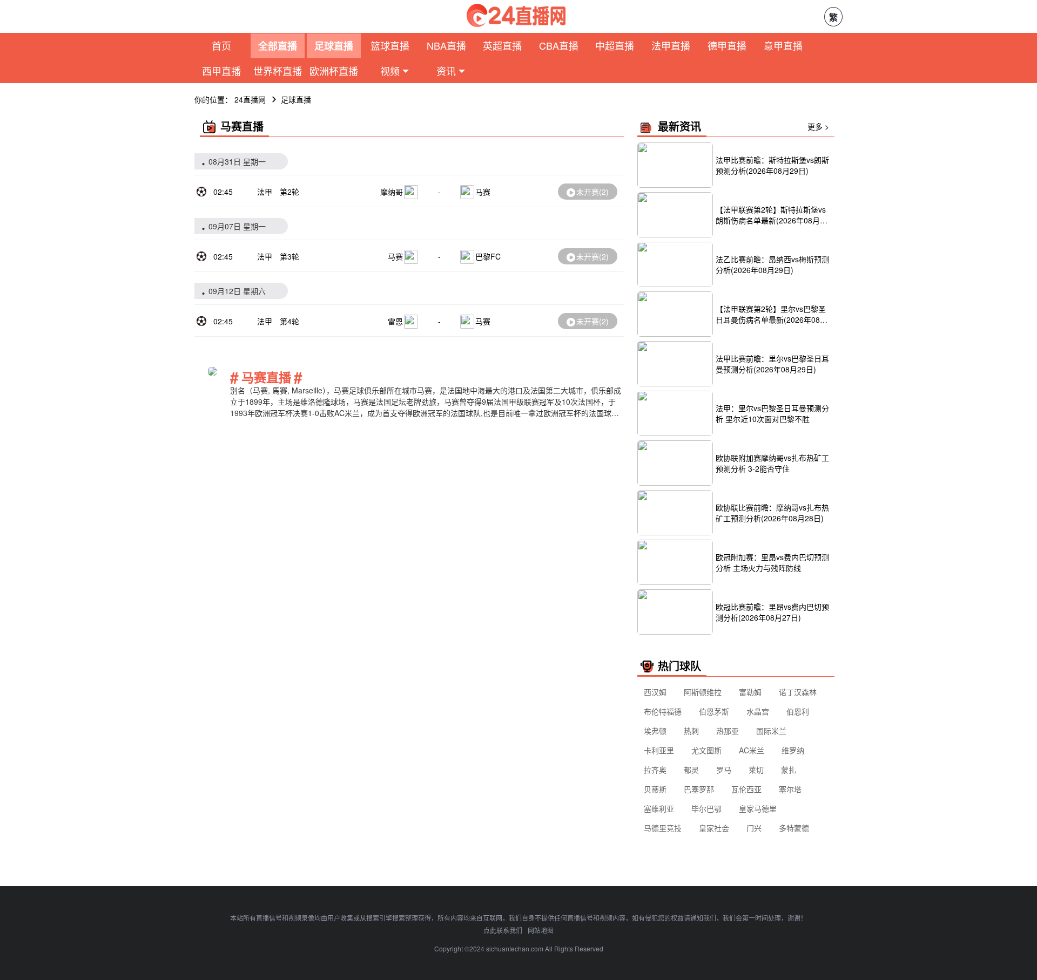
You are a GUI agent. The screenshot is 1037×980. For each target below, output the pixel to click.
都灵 (691, 769)
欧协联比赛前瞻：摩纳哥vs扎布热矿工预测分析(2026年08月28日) (772, 512)
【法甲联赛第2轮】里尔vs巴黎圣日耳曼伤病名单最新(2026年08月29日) (771, 314)
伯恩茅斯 (714, 711)
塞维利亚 (659, 808)
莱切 (756, 769)
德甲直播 (727, 45)
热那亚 (727, 730)
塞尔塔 (790, 789)
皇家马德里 (758, 808)
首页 (221, 45)
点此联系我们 (502, 930)
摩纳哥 (391, 191)
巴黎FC (488, 256)
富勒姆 (750, 691)
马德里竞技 (663, 827)
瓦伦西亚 (746, 789)
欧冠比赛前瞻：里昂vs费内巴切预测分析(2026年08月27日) (772, 612)
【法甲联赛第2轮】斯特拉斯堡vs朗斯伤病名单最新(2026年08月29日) (772, 215)
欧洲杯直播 (333, 71)
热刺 (691, 730)
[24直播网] (516, 15)
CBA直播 (558, 45)
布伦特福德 (663, 711)
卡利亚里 (659, 750)
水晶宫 (757, 711)
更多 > (818, 126)
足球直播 (333, 46)
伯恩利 (797, 711)
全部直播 (277, 46)
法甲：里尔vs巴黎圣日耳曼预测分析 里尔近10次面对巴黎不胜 (772, 413)
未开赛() (592, 191)
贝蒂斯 (655, 789)
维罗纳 (793, 750)
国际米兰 (771, 730)
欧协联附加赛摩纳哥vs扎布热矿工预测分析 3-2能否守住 (772, 463)
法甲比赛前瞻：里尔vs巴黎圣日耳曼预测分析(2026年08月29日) (772, 364)
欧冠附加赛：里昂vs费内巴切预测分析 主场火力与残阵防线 (772, 562)
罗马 (723, 769)
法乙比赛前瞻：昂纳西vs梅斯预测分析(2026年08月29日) (772, 264)
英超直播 (502, 45)
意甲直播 (783, 45)
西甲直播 (221, 71)
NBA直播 (446, 45)
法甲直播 (670, 45)
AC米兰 (751, 750)
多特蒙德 (794, 827)
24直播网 (250, 99)
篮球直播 (390, 45)
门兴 (754, 827)
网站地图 (541, 930)
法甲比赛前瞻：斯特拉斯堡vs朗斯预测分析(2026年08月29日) (772, 165)
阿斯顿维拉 (703, 691)
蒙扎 (788, 769)
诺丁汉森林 (798, 691)
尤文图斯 (706, 750)
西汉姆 (655, 691)
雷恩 (395, 321)
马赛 (482, 191)
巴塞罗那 (699, 789)
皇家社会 (714, 827)
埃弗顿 (655, 730)
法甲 (264, 191)
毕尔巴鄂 (706, 808)
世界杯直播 (277, 71)
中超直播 (614, 45)
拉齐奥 (655, 769)
